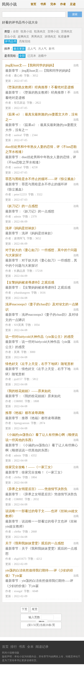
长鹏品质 (19, 270)
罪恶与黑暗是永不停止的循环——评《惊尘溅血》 (41, 179)
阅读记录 (42, 646)
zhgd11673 (20, 558)
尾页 (35, 609)
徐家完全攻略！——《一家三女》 (29, 467)
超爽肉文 (23, 36)
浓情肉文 (50, 36)
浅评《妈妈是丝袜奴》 (21, 228)
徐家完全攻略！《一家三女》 (43, 472)
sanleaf (18, 135)
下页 (24, 609)
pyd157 (18, 379)
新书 (51, 48)
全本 (30, 646)
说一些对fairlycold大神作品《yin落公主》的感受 (39, 336)
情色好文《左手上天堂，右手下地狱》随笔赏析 (39, 364)
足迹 (73, 4)
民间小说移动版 (10, 652)
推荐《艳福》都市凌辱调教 (24, 413)
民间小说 (9, 4)
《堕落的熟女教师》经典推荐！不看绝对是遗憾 (39, 87)
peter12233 (20, 194)
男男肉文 (37, 36)
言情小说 (53, 31)
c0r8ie (17, 477)
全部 (16, 31)
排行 (13, 646)
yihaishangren (22, 292)
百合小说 (10, 36)
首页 (33, 4)
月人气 (42, 48)
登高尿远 (19, 102)
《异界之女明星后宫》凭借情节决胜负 (49, 494)
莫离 (17, 352)
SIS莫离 (19, 324)
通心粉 (18, 75)
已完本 (32, 55)
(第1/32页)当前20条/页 (41, 625)
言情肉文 (66, 31)
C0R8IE (18, 401)
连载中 (42, 55)
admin (17, 216)
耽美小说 (26, 31)
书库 (43, 4)
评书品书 (10, 41)
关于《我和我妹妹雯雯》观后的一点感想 (34, 543)
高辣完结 (24, 41)
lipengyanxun (21, 423)
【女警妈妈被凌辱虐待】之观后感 (29, 282)
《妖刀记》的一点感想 (21, 206)
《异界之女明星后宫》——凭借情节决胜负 (36, 489)
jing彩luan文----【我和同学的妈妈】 (30, 65)
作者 (63, 4)
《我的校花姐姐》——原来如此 (28, 391)
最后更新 (19, 48)
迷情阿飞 (19, 238)
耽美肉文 (39, 31)
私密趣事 (64, 36)
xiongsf (18, 591)
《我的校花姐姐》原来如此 (41, 396)
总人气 (32, 48)
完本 (53, 4)
